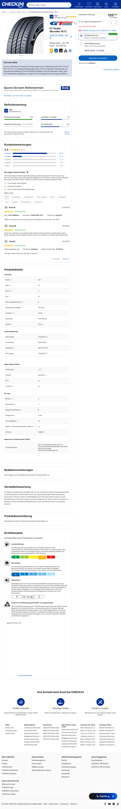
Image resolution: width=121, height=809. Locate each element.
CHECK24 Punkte (8, 794)
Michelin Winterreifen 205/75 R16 (70, 735)
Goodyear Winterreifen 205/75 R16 (70, 744)
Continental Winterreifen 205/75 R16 (70, 732)
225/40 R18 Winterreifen (51, 733)
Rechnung (65, 770)
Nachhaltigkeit (96, 760)
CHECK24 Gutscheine (10, 791)
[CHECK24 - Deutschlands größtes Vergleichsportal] (13, 5)
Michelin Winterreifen (31, 733)
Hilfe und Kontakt (8, 784)
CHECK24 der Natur (100, 767)
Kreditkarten (66, 764)
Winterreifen (9, 728)
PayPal (64, 760)
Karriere (5, 760)
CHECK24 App (7, 787)
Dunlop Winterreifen (31, 745)
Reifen (4, 12)
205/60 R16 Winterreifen (51, 728)
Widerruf (73, 804)
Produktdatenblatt (25, 675)
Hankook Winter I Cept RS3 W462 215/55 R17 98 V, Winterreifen (107, 733)
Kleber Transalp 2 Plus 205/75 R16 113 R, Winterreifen (88, 745)
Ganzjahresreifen (11, 730)
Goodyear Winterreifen (31, 742)
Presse (4, 764)
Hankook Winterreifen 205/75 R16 (70, 741)
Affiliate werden (38, 767)
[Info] (11, 280)
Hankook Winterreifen (31, 739)
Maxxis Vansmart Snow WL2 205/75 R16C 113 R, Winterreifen (88, 742)
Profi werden (36, 764)
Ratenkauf (65, 777)
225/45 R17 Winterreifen (51, 739)
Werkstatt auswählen (98, 58)
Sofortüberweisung (68, 767)
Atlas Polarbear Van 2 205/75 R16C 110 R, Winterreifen (88, 728)
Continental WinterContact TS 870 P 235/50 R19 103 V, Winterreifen (107, 739)
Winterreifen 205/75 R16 (70, 729)
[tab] (21, 55)
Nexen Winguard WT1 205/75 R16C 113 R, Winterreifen (88, 739)
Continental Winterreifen (32, 728)
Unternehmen (7, 767)
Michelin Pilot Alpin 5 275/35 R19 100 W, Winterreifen (107, 730)
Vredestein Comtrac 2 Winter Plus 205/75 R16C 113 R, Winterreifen (88, 736)
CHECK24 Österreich (10, 770)
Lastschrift (65, 773)
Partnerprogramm (38, 760)
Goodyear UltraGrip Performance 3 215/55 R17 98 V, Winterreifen (107, 742)
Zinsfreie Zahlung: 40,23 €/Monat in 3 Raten (99, 30)
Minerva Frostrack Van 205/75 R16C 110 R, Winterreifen (88, 730)
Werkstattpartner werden (41, 770)
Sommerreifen (10, 733)
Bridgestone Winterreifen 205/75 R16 (70, 738)
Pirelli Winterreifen (30, 730)
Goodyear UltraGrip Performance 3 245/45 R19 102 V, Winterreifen (107, 745)
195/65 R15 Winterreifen (51, 730)
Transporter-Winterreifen (17, 12)
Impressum (64, 804)
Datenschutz (53, 804)
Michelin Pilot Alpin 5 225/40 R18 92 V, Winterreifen (107, 728)
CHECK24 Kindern (100, 764)
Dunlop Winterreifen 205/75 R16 (70, 747)
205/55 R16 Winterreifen (51, 736)
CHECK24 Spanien (9, 773)
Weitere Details (66, 133)
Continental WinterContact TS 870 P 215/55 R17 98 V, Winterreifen (107, 736)
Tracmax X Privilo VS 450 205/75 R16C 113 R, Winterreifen (88, 733)
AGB (45, 804)
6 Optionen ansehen (111, 69)
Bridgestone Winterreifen (32, 736)
